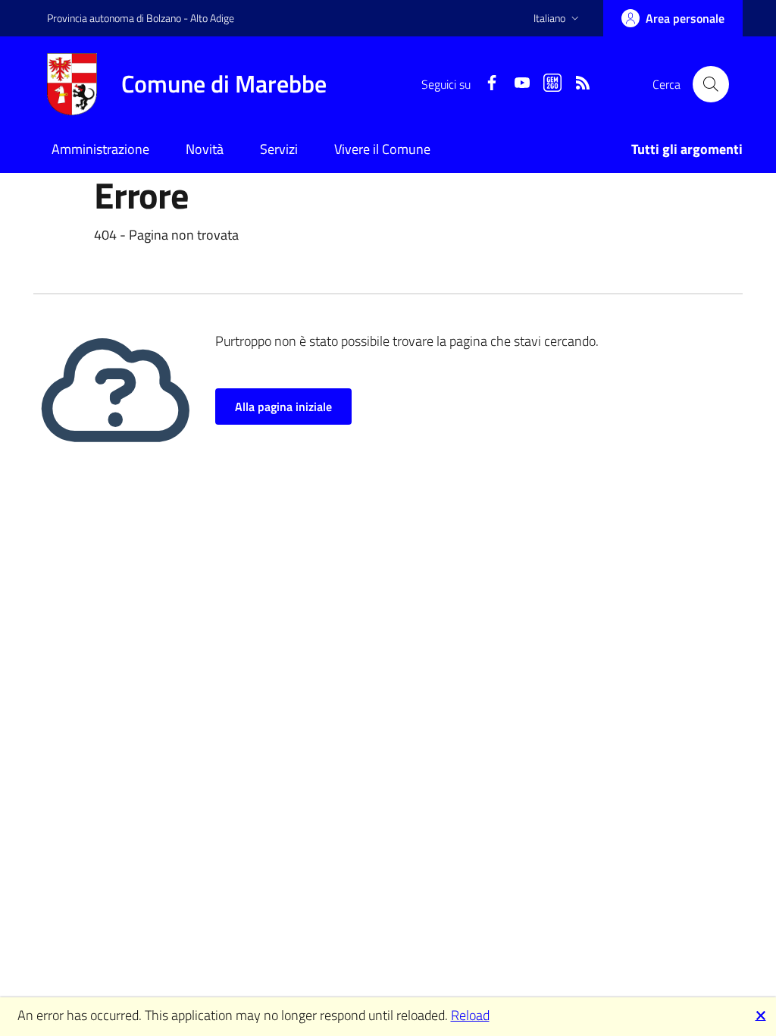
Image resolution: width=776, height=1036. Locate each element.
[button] (558, 18)
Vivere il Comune (382, 149)
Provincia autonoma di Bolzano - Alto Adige (140, 18)
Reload (470, 1015)
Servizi (279, 149)
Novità (205, 149)
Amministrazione (100, 149)
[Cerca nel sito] (711, 84)
